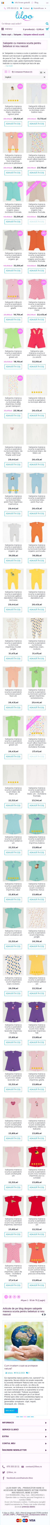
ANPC (12, 1515)
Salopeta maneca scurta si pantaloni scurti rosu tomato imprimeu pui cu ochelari (37, 1174)
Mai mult (12, 1411)
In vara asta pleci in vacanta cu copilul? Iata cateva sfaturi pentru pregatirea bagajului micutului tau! (27, 1367)
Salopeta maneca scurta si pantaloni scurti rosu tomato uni (37, 1222)
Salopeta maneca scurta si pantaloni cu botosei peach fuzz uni (13, 693)
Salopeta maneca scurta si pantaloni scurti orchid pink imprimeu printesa (13, 1124)
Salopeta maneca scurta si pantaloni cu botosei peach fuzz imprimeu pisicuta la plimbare (13, 159)
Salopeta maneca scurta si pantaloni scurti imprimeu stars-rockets (13, 981)
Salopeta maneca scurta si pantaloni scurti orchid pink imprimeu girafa (36, 1077)
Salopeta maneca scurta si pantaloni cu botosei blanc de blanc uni (37, 450)
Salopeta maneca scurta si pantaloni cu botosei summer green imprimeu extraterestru (37, 694)
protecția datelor (28, 1507)
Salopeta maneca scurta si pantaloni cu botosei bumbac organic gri (13, 548)
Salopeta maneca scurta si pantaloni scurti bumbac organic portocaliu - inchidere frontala (37, 257)
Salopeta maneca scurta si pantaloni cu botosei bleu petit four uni (36, 499)
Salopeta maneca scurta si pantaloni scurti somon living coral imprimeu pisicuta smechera (36, 1270)
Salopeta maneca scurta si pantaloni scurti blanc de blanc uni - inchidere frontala (37, 792)
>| (18, 1297)
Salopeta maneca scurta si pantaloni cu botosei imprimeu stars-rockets (36, 645)
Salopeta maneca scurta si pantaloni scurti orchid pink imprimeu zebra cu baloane (37, 1125)
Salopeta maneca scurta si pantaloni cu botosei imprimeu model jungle (13, 645)
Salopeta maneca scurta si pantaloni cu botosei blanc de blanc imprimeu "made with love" (13, 451)
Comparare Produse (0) (23, 72)
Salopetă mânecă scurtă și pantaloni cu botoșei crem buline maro (36, 109)
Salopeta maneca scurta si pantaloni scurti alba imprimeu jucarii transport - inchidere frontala (36, 743)
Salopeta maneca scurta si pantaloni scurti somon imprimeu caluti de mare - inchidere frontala (13, 1271)
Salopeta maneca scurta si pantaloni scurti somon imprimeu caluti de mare (37, 306)
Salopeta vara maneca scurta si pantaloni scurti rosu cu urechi (36, 354)
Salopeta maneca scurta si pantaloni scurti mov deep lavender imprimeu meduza (13, 1029)
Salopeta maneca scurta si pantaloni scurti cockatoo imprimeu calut (13, 887)
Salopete (17, 35)
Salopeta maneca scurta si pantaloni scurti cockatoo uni (13, 933)
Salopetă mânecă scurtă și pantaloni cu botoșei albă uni (37, 400)
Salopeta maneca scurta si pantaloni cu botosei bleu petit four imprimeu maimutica (13, 500)
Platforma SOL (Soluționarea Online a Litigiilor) (32, 1515)
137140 (6, 1515)
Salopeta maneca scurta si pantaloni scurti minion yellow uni (37, 981)
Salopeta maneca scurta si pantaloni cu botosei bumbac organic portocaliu (37, 548)
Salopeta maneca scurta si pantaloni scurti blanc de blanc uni (13, 791)
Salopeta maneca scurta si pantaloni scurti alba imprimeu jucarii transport (36, 158)
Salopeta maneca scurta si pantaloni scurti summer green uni (13, 354)
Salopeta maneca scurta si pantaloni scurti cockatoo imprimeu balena (36, 840)
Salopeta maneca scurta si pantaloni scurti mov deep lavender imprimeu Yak (37, 1029)
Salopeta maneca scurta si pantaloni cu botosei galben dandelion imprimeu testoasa (13, 596)
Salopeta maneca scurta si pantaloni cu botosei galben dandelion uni (36, 595)
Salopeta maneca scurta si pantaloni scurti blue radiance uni (13, 840)
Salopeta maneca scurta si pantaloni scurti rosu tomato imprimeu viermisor (13, 1222)
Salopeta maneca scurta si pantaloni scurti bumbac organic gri (13, 256)
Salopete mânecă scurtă (33, 35)
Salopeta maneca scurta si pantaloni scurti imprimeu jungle (36, 934)
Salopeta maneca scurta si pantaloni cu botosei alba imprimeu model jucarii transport (13, 402)
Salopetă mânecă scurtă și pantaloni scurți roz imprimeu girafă (13, 305)
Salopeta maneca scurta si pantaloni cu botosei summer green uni (13, 742)
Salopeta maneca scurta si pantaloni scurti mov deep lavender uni (13, 1077)
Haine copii (6, 35)
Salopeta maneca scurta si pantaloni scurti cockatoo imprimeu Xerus (36, 887)
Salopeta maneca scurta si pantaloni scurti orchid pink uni (13, 1173)
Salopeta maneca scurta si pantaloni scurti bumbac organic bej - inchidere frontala (36, 208)
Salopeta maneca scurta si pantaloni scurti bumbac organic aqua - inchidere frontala (13, 208)
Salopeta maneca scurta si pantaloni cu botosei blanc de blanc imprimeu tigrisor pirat (13, 110)
